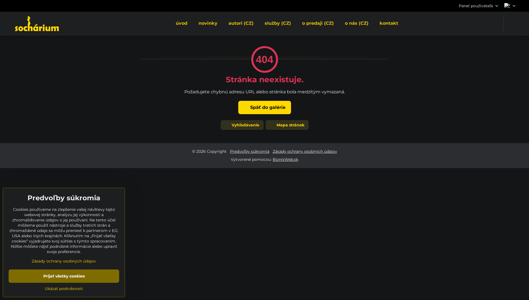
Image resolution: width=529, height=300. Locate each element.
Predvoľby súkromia (249, 151)
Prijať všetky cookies (64, 276)
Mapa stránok (289, 125)
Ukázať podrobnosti (64, 288)
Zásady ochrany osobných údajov (305, 151)
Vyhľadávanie (244, 125)
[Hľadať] (511, 23)
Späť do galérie (267, 107)
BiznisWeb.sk (285, 159)
